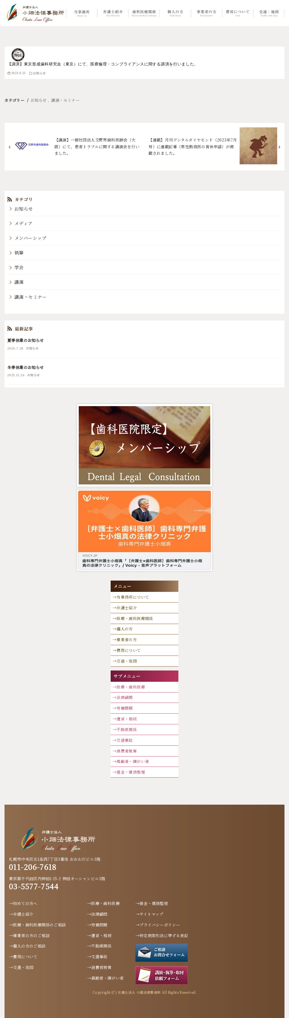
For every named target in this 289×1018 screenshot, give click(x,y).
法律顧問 (125, 697)
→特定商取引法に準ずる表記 (161, 935)
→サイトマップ (149, 914)
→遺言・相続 (125, 719)
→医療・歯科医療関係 (133, 618)
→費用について (127, 650)
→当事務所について (131, 597)
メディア (23, 223)
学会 (19, 267)
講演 (19, 282)
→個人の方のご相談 (27, 946)
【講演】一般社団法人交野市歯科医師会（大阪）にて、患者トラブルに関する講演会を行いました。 (96, 146)
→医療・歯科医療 (129, 687)
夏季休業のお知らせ (25, 340)
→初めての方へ (23, 903)
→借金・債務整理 (129, 772)
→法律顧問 (97, 914)
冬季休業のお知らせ (25, 367)
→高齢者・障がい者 (131, 761)
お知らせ (39, 73)
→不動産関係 (125, 729)
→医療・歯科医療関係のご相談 (37, 925)
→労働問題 (123, 708)
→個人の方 (123, 629)
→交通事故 (123, 740)
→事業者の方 (125, 639)
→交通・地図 (125, 661)
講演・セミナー (65, 100)
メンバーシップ (30, 238)
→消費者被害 (125, 751)
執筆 (19, 252)
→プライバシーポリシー (157, 925)
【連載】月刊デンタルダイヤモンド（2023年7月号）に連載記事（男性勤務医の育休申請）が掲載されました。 (192, 146)
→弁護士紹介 (125, 607)
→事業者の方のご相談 (29, 935)
